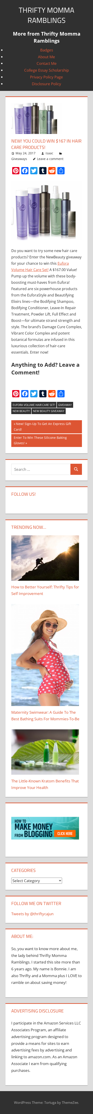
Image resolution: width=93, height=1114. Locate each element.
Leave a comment (50, 159)
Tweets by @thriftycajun (32, 913)
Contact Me (47, 63)
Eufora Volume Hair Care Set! (34, 405)
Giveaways (19, 159)
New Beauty (21, 411)
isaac (49, 153)
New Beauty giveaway (48, 411)
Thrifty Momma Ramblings (46, 15)
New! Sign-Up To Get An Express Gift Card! (42, 427)
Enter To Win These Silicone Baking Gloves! (40, 440)
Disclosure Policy (46, 83)
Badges (46, 50)
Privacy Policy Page (46, 77)
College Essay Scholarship (46, 70)
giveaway (65, 405)
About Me (46, 56)
